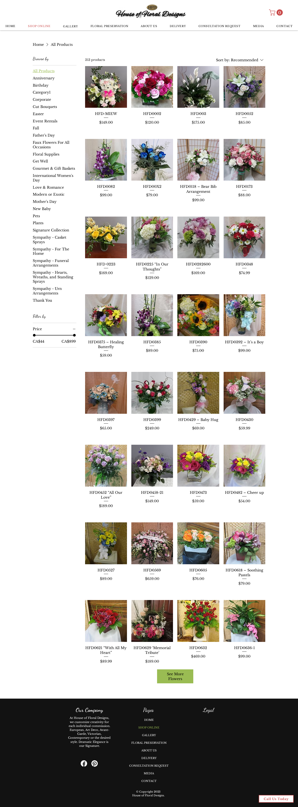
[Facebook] (84, 763)
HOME (149, 720)
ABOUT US (149, 750)
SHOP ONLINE (148, 727)
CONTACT (149, 781)
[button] (276, 12)
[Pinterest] (94, 763)
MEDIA (149, 773)
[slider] (34, 335)
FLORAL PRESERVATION (149, 742)
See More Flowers (175, 676)
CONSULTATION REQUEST (149, 765)
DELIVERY (149, 758)
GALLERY (149, 735)
